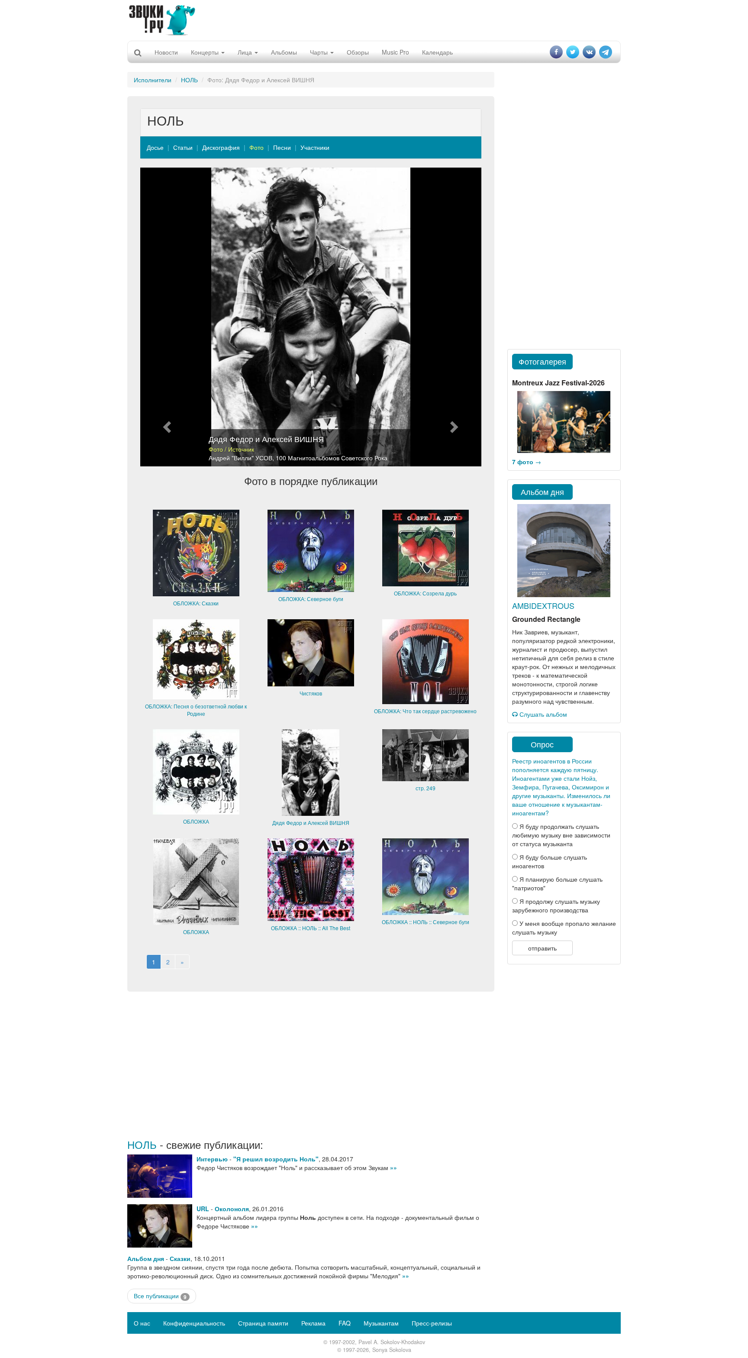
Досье (155, 147)
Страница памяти (263, 1323)
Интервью (212, 1158)
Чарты (319, 52)
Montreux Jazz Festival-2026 (558, 383)
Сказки (180, 1258)
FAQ (345, 1323)
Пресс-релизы (432, 1323)
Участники (314, 147)
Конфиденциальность (194, 1323)
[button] (165, 317)
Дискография (221, 147)
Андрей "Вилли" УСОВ (240, 457)
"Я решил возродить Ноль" (276, 1158)
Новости (166, 52)
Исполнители (152, 79)
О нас (142, 1323)
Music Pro (395, 52)
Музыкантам (381, 1323)
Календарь (437, 52)
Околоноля (232, 1208)
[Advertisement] (374, 19)
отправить (542, 948)
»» (393, 1167)
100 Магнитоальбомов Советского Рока (331, 457)
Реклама (313, 1323)
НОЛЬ (189, 79)
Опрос (542, 744)
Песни (282, 147)
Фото (256, 147)
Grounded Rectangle (546, 619)
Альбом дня (145, 1258)
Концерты (205, 52)
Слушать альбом (542, 714)
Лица (246, 52)
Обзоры (358, 52)
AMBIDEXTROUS (543, 605)
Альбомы (284, 52)
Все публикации (160, 1295)
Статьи (183, 147)
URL (203, 1208)
